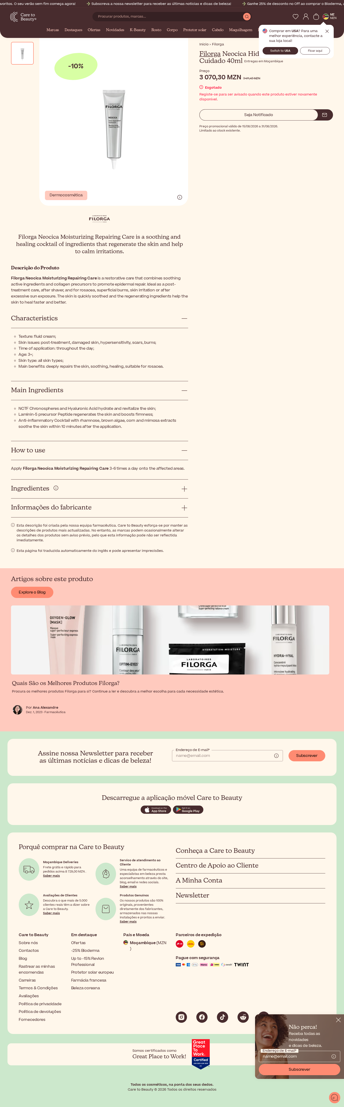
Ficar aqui (315, 51)
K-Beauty (138, 30)
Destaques (73, 30)
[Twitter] (243, 1017)
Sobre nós (28, 943)
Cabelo (217, 30)
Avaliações (29, 996)
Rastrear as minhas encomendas (37, 969)
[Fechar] (338, 1020)
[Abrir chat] (334, 1097)
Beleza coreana (85, 988)
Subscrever (307, 756)
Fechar (327, 31)
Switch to (280, 51)
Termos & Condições (38, 988)
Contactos (29, 950)
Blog (23, 958)
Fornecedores (32, 1020)
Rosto (156, 30)
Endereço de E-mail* (193, 750)
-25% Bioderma (85, 950)
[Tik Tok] (222, 1017)
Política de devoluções (40, 1012)
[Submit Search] (247, 16)
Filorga (210, 54)
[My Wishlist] (295, 16)
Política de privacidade (40, 1004)
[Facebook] (202, 1017)
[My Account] (306, 16)
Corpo (172, 30)
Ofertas (94, 30)
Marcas (53, 30)
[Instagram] (181, 1017)
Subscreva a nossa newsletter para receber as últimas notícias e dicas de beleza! (161, 3)
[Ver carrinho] (316, 16)
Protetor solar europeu (92, 972)
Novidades (115, 30)
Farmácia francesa (88, 980)
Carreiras (27, 980)
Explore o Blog (32, 592)
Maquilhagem (240, 30)
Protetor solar (194, 30)
